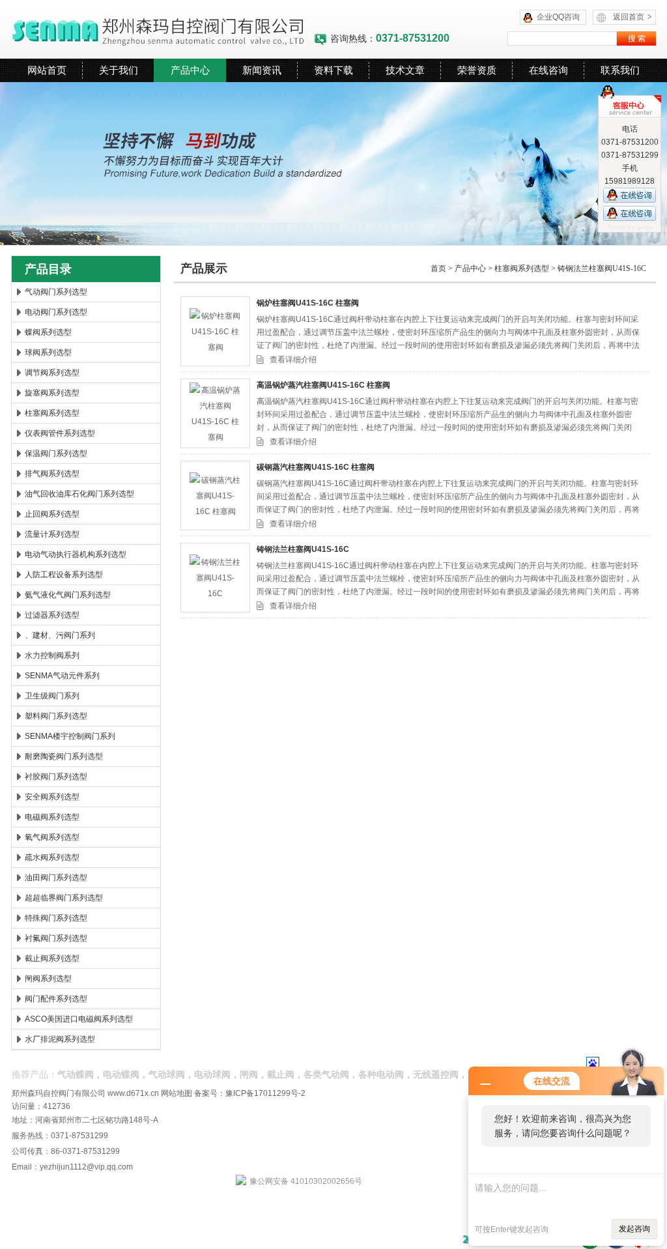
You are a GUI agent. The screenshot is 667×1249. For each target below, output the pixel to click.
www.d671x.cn (133, 1093)
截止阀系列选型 (52, 958)
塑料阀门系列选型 (56, 716)
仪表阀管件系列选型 (60, 433)
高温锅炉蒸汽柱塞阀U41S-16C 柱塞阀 (323, 385)
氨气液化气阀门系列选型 (68, 594)
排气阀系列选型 (52, 473)
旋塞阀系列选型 (52, 392)
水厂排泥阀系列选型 (60, 1039)
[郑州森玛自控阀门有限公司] (162, 29)
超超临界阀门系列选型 (64, 897)
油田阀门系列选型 (56, 877)
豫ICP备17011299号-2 (265, 1093)
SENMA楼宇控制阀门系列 (70, 736)
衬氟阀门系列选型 (56, 938)
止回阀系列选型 (52, 514)
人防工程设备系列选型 (64, 574)
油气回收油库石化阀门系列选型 (79, 493)
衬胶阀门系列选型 (56, 776)
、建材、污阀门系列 (60, 635)
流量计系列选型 (52, 534)
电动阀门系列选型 (56, 312)
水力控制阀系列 (52, 655)
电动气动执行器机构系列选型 (75, 554)
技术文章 (405, 70)
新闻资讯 (261, 70)
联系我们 (620, 70)
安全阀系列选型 (52, 796)
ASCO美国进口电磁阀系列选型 (79, 1019)
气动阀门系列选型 (56, 291)
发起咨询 (634, 1228)
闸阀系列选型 (48, 978)
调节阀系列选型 (52, 372)
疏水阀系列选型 (52, 857)
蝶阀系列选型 (48, 332)
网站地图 (176, 1093)
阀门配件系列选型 (56, 998)
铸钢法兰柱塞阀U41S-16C (602, 268)
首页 (438, 268)
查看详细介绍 (293, 359)
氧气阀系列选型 (52, 837)
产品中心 (190, 70)
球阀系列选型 (48, 352)
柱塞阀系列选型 (52, 413)
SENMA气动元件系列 (62, 675)
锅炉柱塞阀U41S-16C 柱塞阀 (308, 303)
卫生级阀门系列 (52, 695)
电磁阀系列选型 (52, 817)
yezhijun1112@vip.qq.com (86, 1166)
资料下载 (333, 70)
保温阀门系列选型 (56, 453)
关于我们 (118, 70)
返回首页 (632, 17)
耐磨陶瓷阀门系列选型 (64, 756)
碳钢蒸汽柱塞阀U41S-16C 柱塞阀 (316, 467)
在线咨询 (548, 70)
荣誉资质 (476, 70)
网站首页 (46, 70)
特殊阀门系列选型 (56, 918)
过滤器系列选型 (52, 615)
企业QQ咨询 (558, 17)
